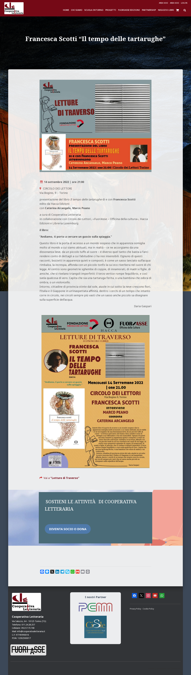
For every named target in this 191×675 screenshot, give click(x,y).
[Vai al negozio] (178, 10)
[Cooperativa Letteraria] (14, 8)
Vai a (61, 478)
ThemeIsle (175, 668)
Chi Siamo (76, 10)
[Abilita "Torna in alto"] (185, 669)
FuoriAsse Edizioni (129, 10)
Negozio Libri (166, 10)
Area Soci (163, 3)
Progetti (110, 10)
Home (66, 10)
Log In (184, 3)
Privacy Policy (136, 609)
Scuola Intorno (93, 10)
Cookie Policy (148, 609)
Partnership (149, 10)
